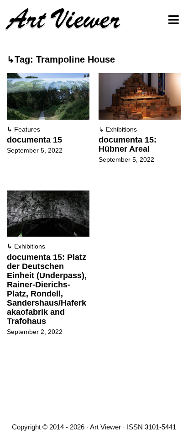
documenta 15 (34, 139)
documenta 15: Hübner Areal (128, 144)
